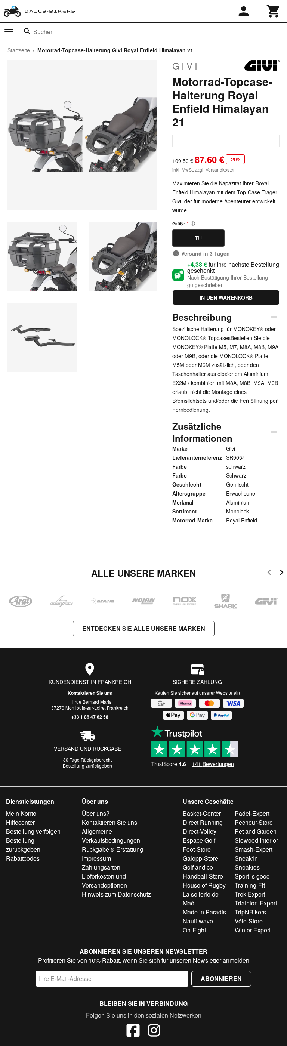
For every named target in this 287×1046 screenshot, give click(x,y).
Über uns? (95, 813)
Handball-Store (203, 876)
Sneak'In (246, 858)
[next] (281, 573)
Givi (186, 66)
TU (198, 238)
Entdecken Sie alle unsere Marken (143, 628)
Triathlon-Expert (256, 903)
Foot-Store (197, 849)
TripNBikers (250, 912)
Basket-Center (202, 813)
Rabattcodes (23, 858)
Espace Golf (199, 840)
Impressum (96, 858)
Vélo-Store (249, 921)
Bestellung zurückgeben (87, 765)
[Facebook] (133, 1031)
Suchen (43, 31)
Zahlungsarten (101, 867)
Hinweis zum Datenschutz (116, 894)
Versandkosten (221, 169)
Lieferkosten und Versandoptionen (104, 880)
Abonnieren (221, 978)
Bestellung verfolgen (33, 831)
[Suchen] (27, 31)
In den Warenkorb (226, 297)
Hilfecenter (20, 822)
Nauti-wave (198, 921)
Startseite (18, 50)
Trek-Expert (250, 894)
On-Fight (194, 930)
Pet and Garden (256, 831)
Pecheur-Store (254, 822)
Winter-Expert (253, 930)
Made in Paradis (204, 912)
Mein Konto (21, 813)
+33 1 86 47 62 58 (89, 716)
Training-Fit (250, 885)
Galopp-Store (200, 858)
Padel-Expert (252, 813)
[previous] (269, 573)
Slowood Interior (256, 840)
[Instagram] (153, 1031)
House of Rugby (204, 885)
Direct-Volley (199, 831)
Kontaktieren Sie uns (90, 693)
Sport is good (252, 876)
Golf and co (198, 867)
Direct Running (203, 822)
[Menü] (9, 32)
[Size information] (192, 223)
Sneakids (247, 867)
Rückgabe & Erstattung (112, 849)
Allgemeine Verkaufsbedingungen (111, 836)
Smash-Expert (253, 849)
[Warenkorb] (273, 11)
